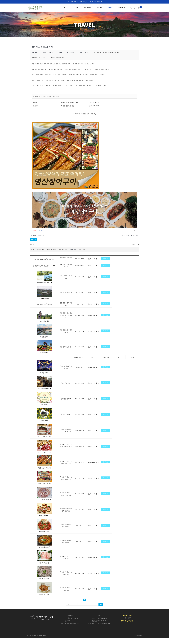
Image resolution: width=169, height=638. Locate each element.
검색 (100, 604)
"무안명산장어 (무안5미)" (88, 114)
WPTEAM (34, 635)
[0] (139, 8)
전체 (32, 249)
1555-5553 (127, 618)
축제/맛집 (73, 249)
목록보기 (33, 239)
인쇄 (135, 231)
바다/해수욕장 (51, 249)
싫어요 (41, 231)
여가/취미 (82, 249)
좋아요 (34, 231)
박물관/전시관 (63, 249)
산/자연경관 (40, 249)
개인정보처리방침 (138, 635)
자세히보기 (106, 258)
